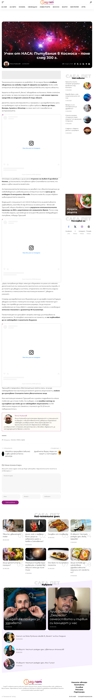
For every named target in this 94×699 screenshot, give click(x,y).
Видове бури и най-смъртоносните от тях (72, 96)
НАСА (18, 440)
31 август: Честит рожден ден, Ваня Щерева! (79, 536)
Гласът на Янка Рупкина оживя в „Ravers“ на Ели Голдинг (41, 636)
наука (23, 440)
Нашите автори (79, 682)
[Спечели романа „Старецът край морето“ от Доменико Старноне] (87, 119)
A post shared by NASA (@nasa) (31, 174)
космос (13, 440)
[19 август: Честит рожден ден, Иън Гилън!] (9, 664)
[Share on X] (77, 63)
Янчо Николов (15, 64)
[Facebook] (68, 229)
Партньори (79, 692)
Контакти (79, 685)
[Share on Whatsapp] (80, 63)
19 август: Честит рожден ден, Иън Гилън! (35, 663)
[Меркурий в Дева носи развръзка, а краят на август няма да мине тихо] (35, 554)
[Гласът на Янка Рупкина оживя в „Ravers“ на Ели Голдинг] (9, 637)
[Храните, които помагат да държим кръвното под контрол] (87, 86)
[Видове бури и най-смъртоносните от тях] (87, 97)
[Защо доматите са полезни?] (13, 554)
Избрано (47, 585)
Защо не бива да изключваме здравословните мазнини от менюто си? (79, 567)
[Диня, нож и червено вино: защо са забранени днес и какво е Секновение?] (35, 525)
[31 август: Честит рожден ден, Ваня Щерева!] (80, 525)
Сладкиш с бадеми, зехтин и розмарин (72, 129)
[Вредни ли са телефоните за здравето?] (87, 108)
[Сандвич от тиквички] (58, 525)
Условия (79, 687)
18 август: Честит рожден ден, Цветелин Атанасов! (40, 649)
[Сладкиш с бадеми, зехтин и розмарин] (87, 131)
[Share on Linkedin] (83, 63)
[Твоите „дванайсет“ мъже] (13, 525)
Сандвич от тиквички (58, 534)
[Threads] (89, 229)
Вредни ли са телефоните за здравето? (71, 106)
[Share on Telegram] (86, 63)
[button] (3, 2)
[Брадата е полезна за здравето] (25, 609)
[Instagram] (82, 229)
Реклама (79, 690)
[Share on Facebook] (75, 63)
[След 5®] (47, 2)
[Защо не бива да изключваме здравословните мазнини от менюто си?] (80, 554)
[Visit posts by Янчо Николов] (6, 64)
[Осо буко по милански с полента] (58, 554)
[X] (75, 229)
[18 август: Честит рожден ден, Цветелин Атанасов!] (9, 650)
